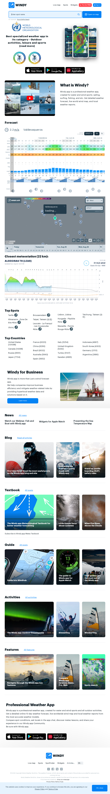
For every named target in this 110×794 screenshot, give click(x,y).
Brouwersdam (39, 315)
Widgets (74, 5)
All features (29, 650)
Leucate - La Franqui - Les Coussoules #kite (42, 326)
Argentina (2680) (90, 355)
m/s (16, 129)
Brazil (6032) (39, 350)
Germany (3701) (89, 350)
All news (23, 415)
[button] (94, 263)
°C (9, 155)
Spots (65, 5)
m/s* (8, 149)
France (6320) (39, 342)
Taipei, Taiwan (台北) (42, 319)
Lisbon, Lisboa (64, 315)
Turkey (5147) (64, 353)
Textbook (12, 490)
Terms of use (59, 781)
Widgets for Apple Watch (52, 422)
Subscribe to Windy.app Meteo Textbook (22, 534)
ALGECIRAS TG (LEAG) (18, 261)
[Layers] (74, 240)
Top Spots (12, 310)
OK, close (99, 788)
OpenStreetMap (92, 243)
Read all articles (24, 438)
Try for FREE (86, 5)
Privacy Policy (51, 781)
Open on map (93, 14)
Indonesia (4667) (90, 342)
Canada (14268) (15, 349)
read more (27, 46)
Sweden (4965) (65, 357)
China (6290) (39, 346)
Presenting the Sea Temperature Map (83, 422)
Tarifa (10, 315)
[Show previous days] (11, 249)
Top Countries (15, 338)
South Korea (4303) (91, 346)
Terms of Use (53, 789)
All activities (31, 597)
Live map (56, 5)
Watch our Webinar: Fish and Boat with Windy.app (19, 422)
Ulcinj (11, 327)
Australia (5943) (40, 355)
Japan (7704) (14, 357)
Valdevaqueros (33, 129)
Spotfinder (50, 763)
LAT (8, 182)
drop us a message (63, 779)
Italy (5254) (63, 342)
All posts (29, 490)
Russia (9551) (14, 353)
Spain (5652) (39, 359)
